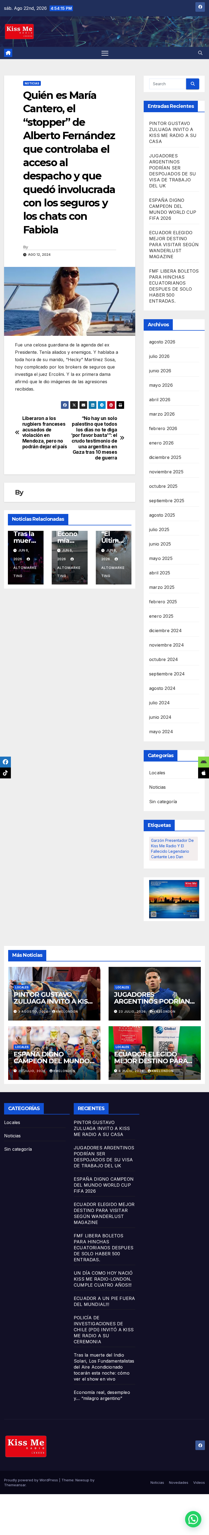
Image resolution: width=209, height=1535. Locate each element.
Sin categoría (163, 801)
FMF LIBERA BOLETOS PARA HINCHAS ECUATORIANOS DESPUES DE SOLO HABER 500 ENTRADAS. (103, 1247)
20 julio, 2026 (32, 1071)
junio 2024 (160, 717)
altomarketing (25, 572)
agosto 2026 (162, 342)
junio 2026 (160, 370)
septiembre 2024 (167, 674)
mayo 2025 (161, 558)
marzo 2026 (162, 414)
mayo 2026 (161, 385)
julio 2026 (159, 356)
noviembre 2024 (166, 645)
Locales (157, 772)
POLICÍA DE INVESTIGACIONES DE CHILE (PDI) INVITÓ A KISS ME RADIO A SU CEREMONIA (104, 1329)
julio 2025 (159, 529)
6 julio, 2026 (132, 1071)
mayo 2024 (161, 731)
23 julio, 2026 (133, 1011)
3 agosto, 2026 (34, 1011)
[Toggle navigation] (105, 53)
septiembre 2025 (166, 500)
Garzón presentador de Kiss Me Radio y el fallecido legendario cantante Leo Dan (172, 848)
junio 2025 (160, 544)
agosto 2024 (162, 688)
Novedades (178, 1482)
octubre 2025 (163, 486)
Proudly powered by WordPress (31, 1480)
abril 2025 (159, 572)
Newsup (82, 1480)
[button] (200, 53)
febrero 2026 (163, 428)
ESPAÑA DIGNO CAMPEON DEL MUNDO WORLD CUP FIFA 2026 (52, 1061)
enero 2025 (161, 616)
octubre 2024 (163, 659)
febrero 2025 (163, 601)
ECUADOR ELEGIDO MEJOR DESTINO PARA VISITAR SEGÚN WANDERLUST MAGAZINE (174, 244)
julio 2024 (159, 702)
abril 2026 (159, 399)
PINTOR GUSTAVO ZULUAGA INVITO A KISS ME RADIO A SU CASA (52, 1001)
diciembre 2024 (165, 630)
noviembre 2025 (166, 471)
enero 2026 (161, 443)
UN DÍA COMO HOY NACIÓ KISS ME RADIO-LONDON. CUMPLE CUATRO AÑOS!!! (103, 1279)
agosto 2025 (162, 515)
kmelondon (67, 1011)
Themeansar (15, 1485)
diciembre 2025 (165, 457)
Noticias (32, 83)
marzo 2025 (161, 587)
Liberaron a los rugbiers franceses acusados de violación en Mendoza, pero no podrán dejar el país (44, 432)
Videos (199, 1482)
